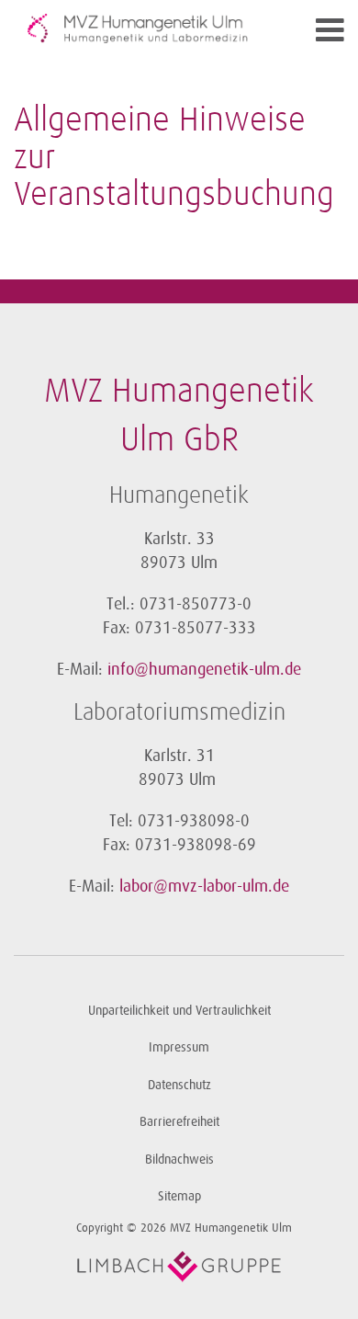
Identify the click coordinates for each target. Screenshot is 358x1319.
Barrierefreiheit (179, 1122)
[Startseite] (138, 28)
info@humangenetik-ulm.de (204, 669)
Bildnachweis (179, 1159)
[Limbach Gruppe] (179, 1266)
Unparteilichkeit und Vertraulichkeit (179, 1010)
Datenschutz (179, 1085)
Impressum (179, 1047)
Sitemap (179, 1196)
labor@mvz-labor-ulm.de (204, 886)
